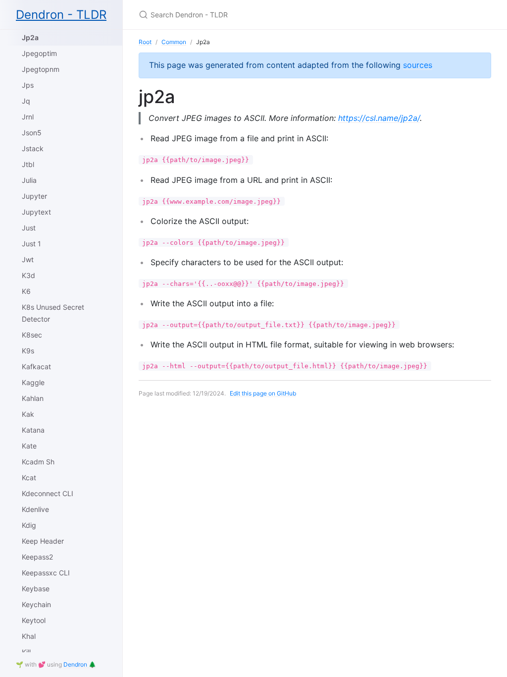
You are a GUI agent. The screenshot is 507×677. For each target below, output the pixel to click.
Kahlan (33, 398)
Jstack (33, 148)
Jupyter (34, 196)
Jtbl (28, 164)
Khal (29, 636)
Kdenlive (35, 509)
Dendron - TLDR (61, 14)
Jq (26, 101)
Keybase (36, 588)
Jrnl (28, 117)
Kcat (29, 477)
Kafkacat (36, 366)
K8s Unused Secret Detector (53, 313)
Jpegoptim (39, 53)
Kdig (29, 525)
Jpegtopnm (40, 69)
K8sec (32, 335)
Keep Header (43, 541)
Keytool (34, 620)
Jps (28, 85)
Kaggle (33, 382)
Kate (29, 446)
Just (29, 228)
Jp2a (30, 37)
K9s (28, 350)
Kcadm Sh (38, 461)
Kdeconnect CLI (47, 493)
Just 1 (31, 243)
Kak (28, 414)
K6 (26, 291)
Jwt (28, 259)
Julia (29, 180)
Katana (33, 430)
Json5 (32, 132)
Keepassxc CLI (46, 572)
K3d (28, 275)
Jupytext (36, 212)
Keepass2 (37, 557)
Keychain (36, 604)
